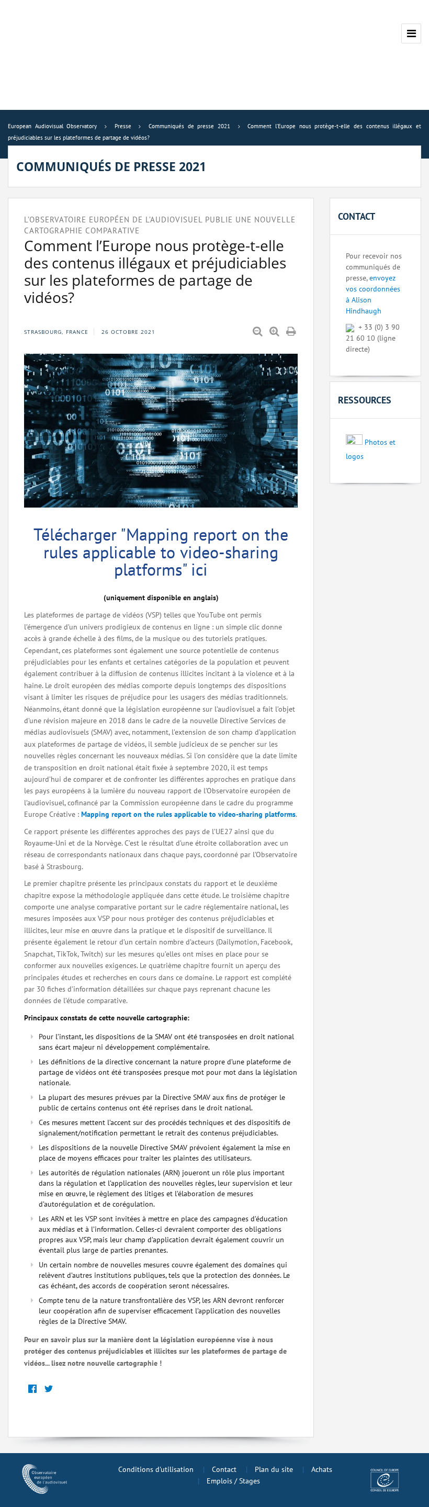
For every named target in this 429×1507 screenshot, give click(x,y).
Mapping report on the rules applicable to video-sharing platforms (188, 814)
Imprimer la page (292, 332)
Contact (224, 1469)
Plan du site (274, 1469)
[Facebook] (32, 1389)
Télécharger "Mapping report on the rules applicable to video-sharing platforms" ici (160, 551)
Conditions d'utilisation (156, 1469)
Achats (321, 1469)
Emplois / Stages (233, 1481)
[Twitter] (48, 1389)
